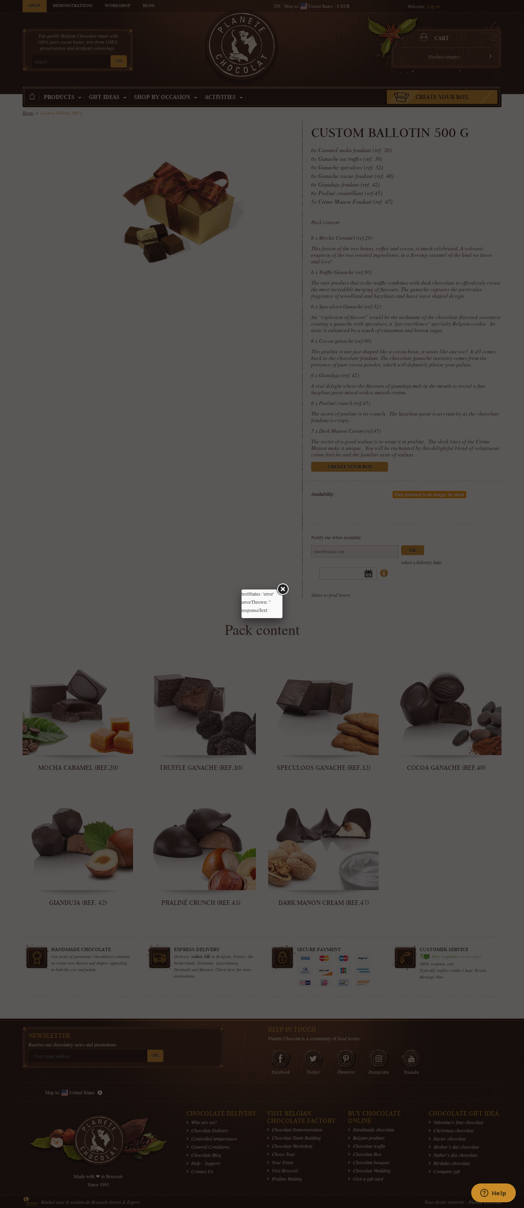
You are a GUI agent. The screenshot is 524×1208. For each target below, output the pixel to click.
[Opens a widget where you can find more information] (493, 1193)
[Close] (282, 589)
